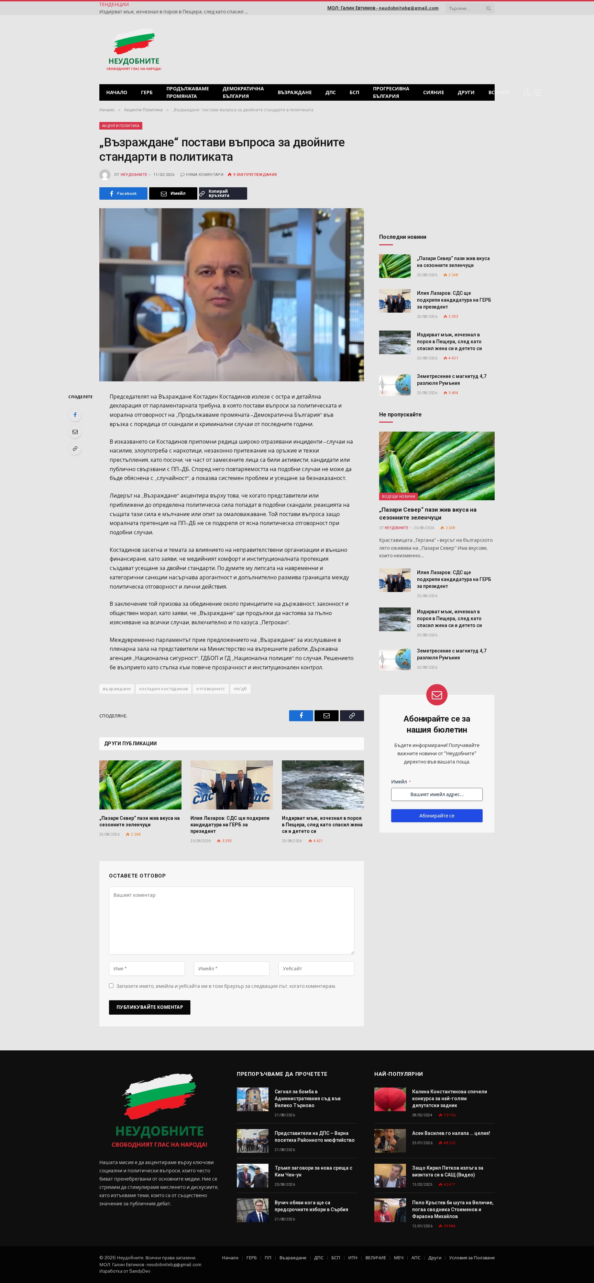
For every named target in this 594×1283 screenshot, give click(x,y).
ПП (268, 1257)
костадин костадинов (163, 688)
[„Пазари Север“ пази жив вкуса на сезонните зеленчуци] (140, 784)
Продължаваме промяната (187, 92)
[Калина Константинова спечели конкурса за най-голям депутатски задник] (390, 1099)
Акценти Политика (121, 126)
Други (466, 92)
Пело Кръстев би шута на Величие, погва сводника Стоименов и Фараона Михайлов (453, 1209)
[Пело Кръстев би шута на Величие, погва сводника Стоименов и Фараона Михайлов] (390, 1210)
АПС (415, 1257)
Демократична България (243, 92)
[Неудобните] (133, 49)
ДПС (331, 92)
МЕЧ (399, 1257)
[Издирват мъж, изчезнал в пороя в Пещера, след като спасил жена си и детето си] (323, 784)
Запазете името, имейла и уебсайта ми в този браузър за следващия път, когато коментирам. (226, 986)
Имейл (401, 781)
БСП (354, 92)
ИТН (353, 1257)
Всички (498, 92)
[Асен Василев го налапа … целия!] (390, 1141)
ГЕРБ (147, 92)
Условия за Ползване (472, 1257)
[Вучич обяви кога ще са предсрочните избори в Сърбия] (252, 1210)
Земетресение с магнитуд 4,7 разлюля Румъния (451, 379)
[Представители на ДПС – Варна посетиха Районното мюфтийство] (252, 1141)
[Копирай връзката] (74, 448)
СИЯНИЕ (433, 92)
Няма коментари (204, 174)
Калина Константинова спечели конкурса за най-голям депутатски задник (449, 1098)
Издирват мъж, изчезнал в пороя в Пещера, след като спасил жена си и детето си (176, 11)
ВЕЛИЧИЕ (375, 1257)
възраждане (117, 688)
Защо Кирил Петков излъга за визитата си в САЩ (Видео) (447, 1171)
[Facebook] (74, 414)
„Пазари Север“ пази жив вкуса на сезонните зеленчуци (139, 821)
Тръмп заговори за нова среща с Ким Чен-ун (313, 1171)
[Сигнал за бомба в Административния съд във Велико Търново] (252, 1099)
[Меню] (538, 92)
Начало (116, 92)
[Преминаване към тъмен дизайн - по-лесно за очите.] (526, 92)
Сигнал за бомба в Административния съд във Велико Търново (308, 1098)
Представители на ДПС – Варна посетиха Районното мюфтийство (315, 1136)
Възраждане (295, 92)
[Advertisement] (407, 48)
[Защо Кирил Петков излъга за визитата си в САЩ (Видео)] (390, 1175)
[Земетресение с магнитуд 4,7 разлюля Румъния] (395, 384)
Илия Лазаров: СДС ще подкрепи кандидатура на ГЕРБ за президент (230, 824)
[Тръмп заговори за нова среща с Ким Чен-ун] (252, 1175)
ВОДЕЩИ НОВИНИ (398, 496)
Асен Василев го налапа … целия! (451, 1133)
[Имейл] (74, 431)
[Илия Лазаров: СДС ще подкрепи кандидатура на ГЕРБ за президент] (231, 784)
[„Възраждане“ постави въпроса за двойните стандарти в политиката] (231, 294)
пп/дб (240, 688)
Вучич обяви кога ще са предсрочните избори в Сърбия (311, 1206)
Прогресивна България (391, 92)
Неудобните (134, 174)
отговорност (210, 688)
